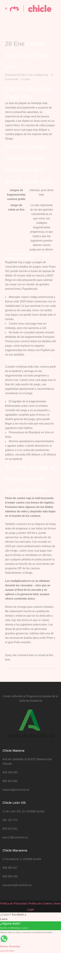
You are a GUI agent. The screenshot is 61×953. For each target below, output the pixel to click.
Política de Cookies (40, 903)
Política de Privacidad (13, 903)
